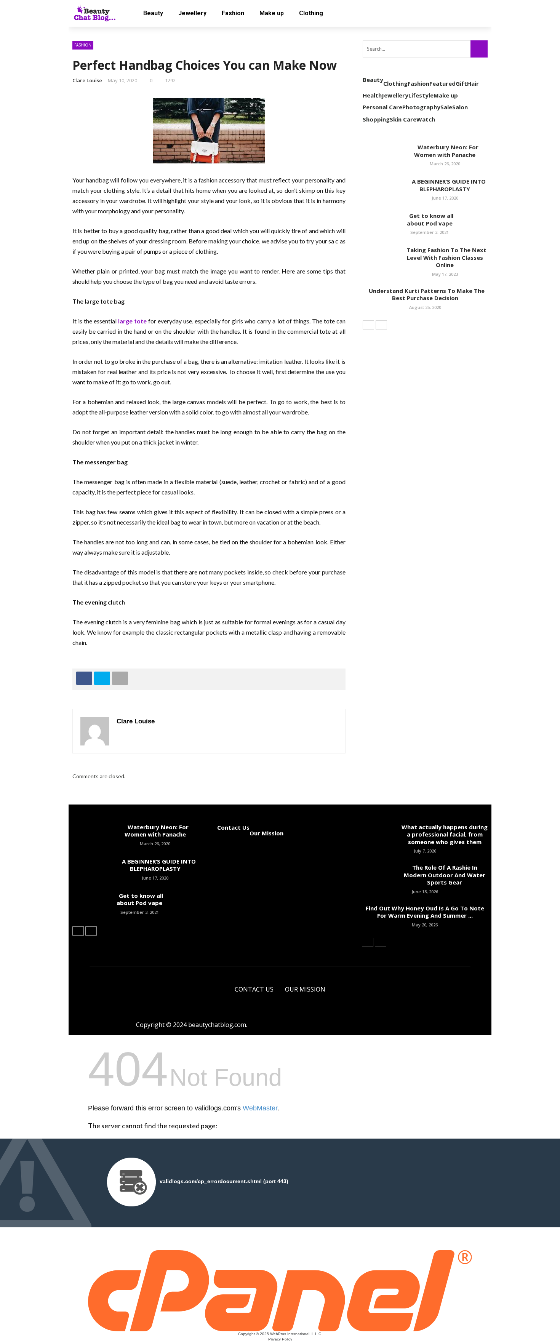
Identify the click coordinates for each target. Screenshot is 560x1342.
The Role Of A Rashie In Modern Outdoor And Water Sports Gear (444, 875)
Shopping (376, 119)
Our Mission (266, 833)
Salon (460, 107)
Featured (442, 83)
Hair (473, 83)
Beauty (153, 13)
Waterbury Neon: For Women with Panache (444, 150)
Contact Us (233, 827)
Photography (421, 107)
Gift (461, 83)
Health (372, 95)
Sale (446, 107)
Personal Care (382, 107)
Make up (271, 13)
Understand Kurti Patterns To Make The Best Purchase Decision (425, 294)
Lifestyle (421, 95)
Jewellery (192, 13)
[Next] (381, 325)
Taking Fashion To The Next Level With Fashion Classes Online (444, 257)
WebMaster (260, 1108)
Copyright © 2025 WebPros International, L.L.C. (280, 1334)
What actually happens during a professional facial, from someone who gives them (445, 834)
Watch (425, 119)
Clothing (311, 13)
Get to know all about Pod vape (429, 219)
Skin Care (403, 119)
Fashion (233, 13)
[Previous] (368, 325)
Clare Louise (87, 80)
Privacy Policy (280, 1339)
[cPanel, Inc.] (280, 1290)
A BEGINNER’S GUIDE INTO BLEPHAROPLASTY (445, 185)
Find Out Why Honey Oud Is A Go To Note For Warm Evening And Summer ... (425, 912)
